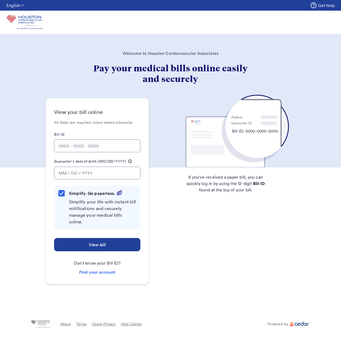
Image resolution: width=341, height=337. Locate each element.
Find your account (97, 272)
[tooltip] (130, 162)
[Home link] (24, 22)
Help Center (131, 324)
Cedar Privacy (104, 324)
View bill (97, 244)
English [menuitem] (13, 5)
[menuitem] (322, 5)
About (65, 324)
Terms (81, 324)
